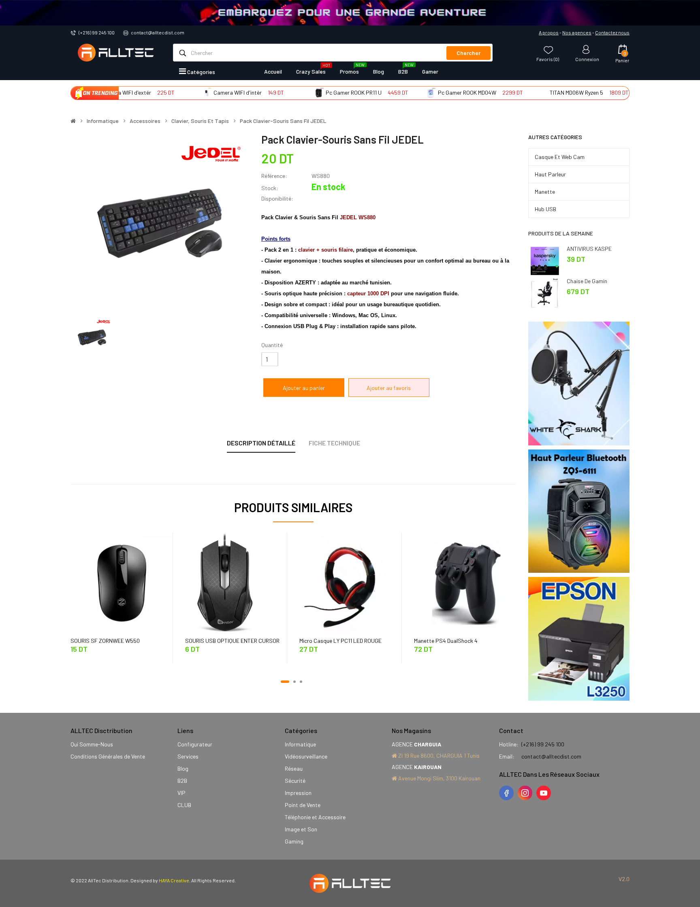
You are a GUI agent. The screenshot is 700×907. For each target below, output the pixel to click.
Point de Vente (302, 804)
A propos (549, 32)
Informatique (103, 121)
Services (187, 756)
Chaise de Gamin (587, 281)
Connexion (587, 58)
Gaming (294, 841)
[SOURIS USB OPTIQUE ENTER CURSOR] (236, 582)
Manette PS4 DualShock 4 (446, 640)
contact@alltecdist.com (157, 32)
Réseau (294, 768)
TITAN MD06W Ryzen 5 (554, 92)
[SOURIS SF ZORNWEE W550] (121, 582)
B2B (182, 780)
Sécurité (295, 780)
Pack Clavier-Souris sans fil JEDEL (283, 121)
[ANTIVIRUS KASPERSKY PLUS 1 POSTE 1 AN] (544, 259)
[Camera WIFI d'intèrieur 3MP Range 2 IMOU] (184, 93)
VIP (181, 792)
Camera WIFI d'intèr (215, 92)
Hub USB (545, 209)
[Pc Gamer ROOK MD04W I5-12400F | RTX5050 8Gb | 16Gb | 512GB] (408, 93)
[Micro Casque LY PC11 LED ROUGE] (350, 582)
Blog (182, 768)
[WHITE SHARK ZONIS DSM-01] (579, 383)
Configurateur (194, 744)
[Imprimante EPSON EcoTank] (579, 639)
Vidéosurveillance (306, 756)
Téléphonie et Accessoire (315, 817)
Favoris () (547, 58)
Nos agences (576, 32)
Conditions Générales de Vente (107, 756)
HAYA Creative (174, 880)
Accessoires (145, 121)
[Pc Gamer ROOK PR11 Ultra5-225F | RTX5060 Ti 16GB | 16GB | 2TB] (296, 93)
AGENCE (416, 744)
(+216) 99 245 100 (97, 32)
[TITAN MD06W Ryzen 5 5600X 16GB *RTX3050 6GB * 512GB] (520, 93)
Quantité (272, 344)
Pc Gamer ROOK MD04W (444, 92)
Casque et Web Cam (560, 156)
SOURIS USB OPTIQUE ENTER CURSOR (232, 640)
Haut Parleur (550, 174)
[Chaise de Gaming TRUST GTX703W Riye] (544, 292)
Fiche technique (334, 443)
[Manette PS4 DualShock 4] (465, 582)
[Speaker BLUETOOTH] (579, 511)
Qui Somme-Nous (91, 744)
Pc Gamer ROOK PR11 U (331, 92)
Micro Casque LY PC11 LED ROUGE (340, 640)
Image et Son (301, 829)
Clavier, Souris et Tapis (200, 121)
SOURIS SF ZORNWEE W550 (105, 640)
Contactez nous (612, 32)
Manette (545, 191)
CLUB (184, 804)
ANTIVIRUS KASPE (589, 248)
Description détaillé (261, 443)
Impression (298, 792)
